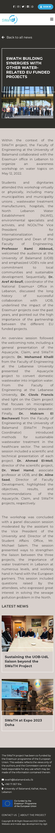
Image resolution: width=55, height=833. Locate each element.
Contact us (9, 815)
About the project (33, 815)
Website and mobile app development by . (25, 824)
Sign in (47, 6)
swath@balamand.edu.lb (19, 779)
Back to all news (19, 37)
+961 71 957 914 (13, 784)
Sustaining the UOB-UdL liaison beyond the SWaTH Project (27, 661)
